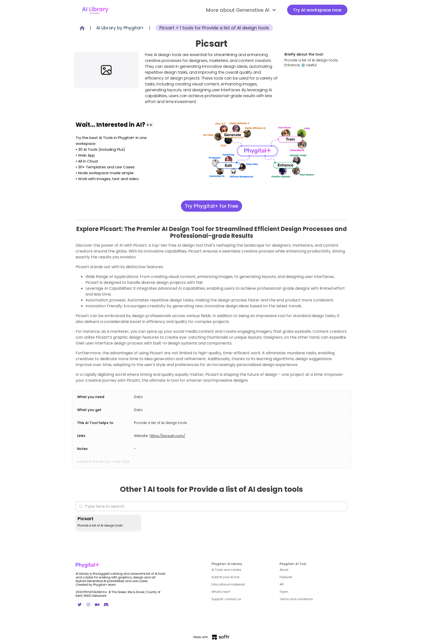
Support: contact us (226, 599)
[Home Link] (95, 10)
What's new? (221, 592)
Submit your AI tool (225, 577)
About (284, 570)
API (282, 584)
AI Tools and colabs (226, 570)
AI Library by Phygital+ (120, 28)
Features (286, 577)
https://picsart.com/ (167, 435)
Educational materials (228, 584)
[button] (241, 10)
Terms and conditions (296, 599)
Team (284, 592)
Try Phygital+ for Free (211, 206)
